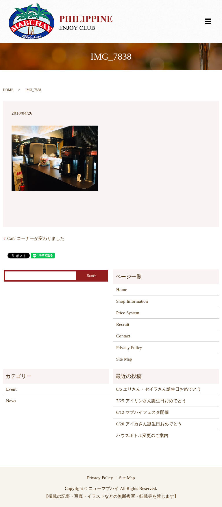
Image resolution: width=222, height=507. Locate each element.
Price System (127, 313)
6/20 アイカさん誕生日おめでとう (149, 424)
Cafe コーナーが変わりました (35, 238)
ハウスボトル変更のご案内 (142, 435)
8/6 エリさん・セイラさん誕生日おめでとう (158, 389)
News (11, 400)
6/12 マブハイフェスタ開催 (142, 412)
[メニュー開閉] (208, 21)
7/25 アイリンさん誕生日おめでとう (151, 400)
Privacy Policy (129, 347)
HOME (8, 90)
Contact (123, 336)
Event (11, 389)
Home (121, 289)
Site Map (124, 359)
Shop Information (132, 301)
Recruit (122, 324)
